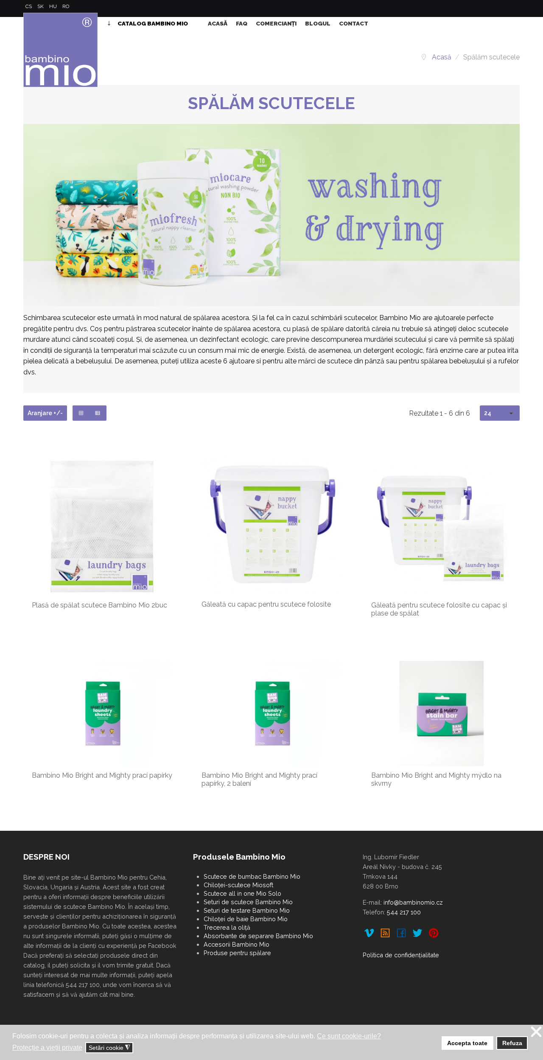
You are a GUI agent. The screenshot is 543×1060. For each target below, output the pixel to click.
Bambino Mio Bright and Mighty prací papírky (102, 775)
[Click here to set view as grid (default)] (81, 413)
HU (53, 6)
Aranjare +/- (45, 413)
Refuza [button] (512, 1043)
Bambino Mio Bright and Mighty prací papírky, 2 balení (259, 779)
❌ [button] (536, 1032)
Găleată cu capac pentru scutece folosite (266, 604)
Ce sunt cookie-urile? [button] (349, 1036)
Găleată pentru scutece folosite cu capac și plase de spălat (439, 609)
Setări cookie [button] (109, 1048)
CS (29, 6)
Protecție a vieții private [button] (47, 1047)
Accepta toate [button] (467, 1043)
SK (41, 6)
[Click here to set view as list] (97, 413)
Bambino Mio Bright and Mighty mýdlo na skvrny (436, 779)
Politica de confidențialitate (401, 955)
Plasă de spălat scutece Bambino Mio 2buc (99, 605)
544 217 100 (404, 912)
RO (65, 6)
